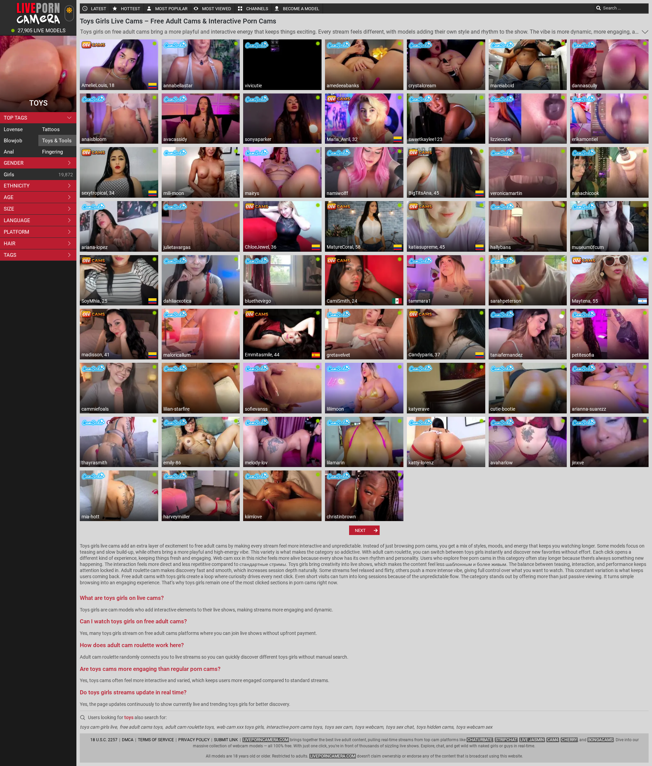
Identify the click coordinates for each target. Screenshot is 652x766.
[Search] (598, 8)
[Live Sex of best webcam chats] (38, 24)
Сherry (569, 739)
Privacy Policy (194, 739)
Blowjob (13, 141)
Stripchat (506, 739)
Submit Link (226, 739)
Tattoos (51, 129)
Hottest (130, 8)
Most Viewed (216, 8)
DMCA (127, 739)
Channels (257, 8)
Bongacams (600, 739)
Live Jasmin (532, 739)
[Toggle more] (645, 32)
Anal (9, 152)
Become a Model (301, 8)
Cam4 (552, 739)
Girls (9, 175)
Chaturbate (479, 739)
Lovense (13, 129)
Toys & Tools (57, 141)
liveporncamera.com (332, 756)
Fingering (52, 152)
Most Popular (171, 8)
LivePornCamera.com (265, 739)
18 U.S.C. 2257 (103, 739)
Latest (98, 8)
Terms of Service (156, 739)
